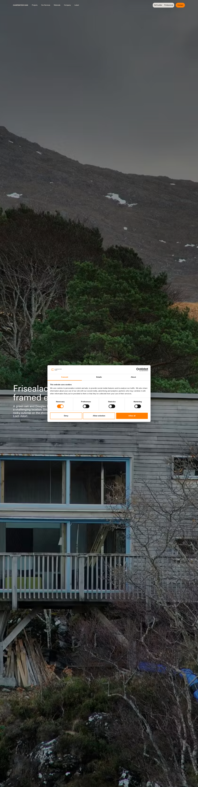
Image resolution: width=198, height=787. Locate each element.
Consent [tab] (64, 377)
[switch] (86, 406)
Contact (180, 5)
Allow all (131, 416)
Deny (66, 416)
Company (67, 5)
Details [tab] (99, 377)
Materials (57, 5)
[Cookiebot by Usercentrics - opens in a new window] (138, 369)
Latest (76, 5)
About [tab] (133, 377)
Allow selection (99, 416)
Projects (35, 5)
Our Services (45, 5)
